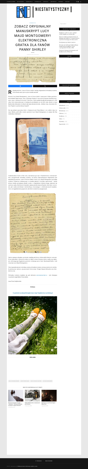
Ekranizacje (29, 1)
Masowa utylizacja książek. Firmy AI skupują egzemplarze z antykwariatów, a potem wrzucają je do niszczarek (69, 38)
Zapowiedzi (54, 1)
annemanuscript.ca (41, 275)
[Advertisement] (32, 368)
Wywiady (61, 1)
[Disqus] (32, 430)
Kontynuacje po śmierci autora (67, 42)
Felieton (61, 113)
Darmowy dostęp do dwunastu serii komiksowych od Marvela (68, 51)
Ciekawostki (38, 1)
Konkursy (45, 1)
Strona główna (11, 1)
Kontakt (67, 1)
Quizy (60, 118)
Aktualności (20, 1)
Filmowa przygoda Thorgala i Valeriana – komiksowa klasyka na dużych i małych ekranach (15, 404)
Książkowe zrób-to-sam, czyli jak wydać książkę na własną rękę (67, 33)
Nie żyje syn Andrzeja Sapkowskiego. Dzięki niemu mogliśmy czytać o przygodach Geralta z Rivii (68, 46)
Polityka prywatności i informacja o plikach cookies (27, 466)
